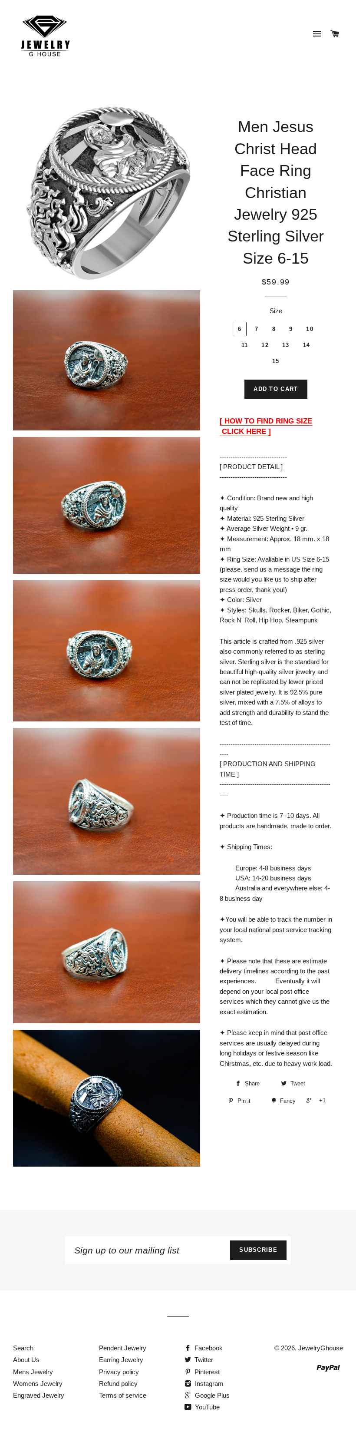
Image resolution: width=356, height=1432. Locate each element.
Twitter (203, 1359)
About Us (26, 1359)
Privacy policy (119, 1372)
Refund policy (118, 1383)
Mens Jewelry (33, 1372)
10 (309, 329)
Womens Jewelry (38, 1383)
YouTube (206, 1407)
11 (244, 345)
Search (23, 1348)
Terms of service (122, 1395)
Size (276, 310)
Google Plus (211, 1395)
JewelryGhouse (320, 1348)
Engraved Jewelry (38, 1395)
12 (265, 345)
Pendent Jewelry (122, 1348)
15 (276, 361)
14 (306, 345)
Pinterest (206, 1372)
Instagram (208, 1383)
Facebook (208, 1348)
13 (286, 345)
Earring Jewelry (121, 1359)
